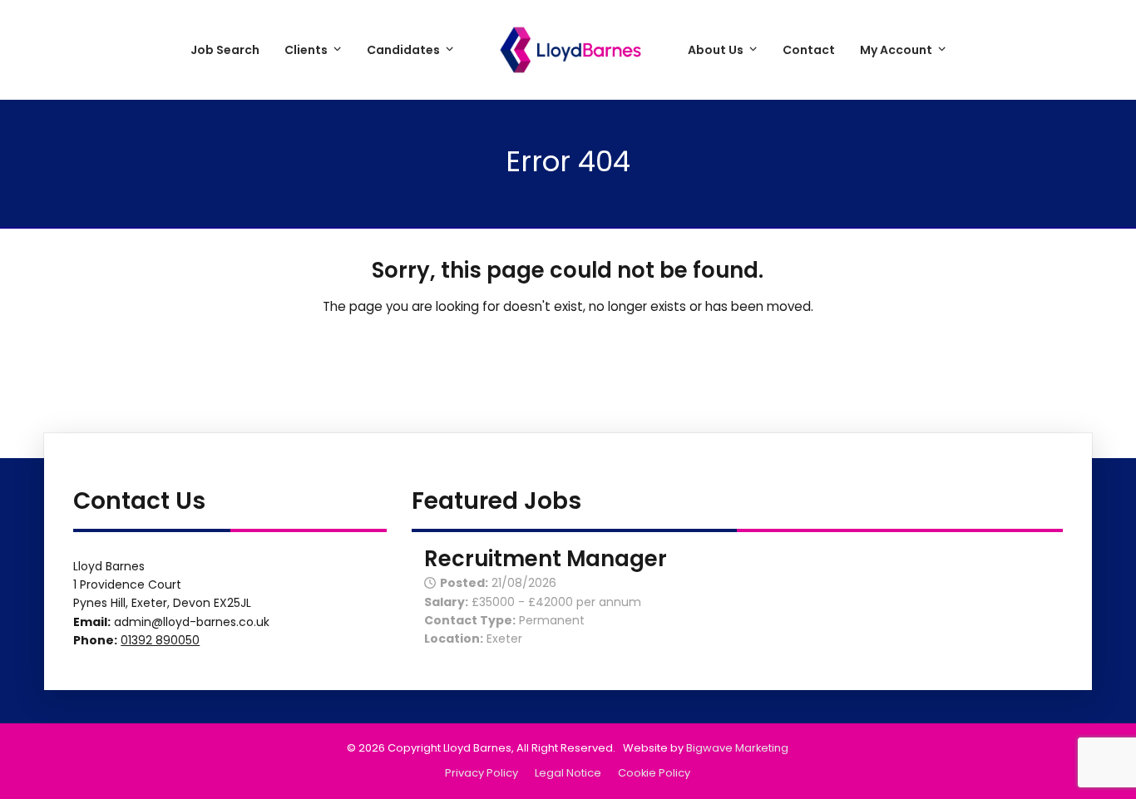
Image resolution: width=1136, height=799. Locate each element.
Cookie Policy (654, 773)
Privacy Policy (481, 773)
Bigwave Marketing (737, 748)
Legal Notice (568, 773)
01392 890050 (160, 640)
